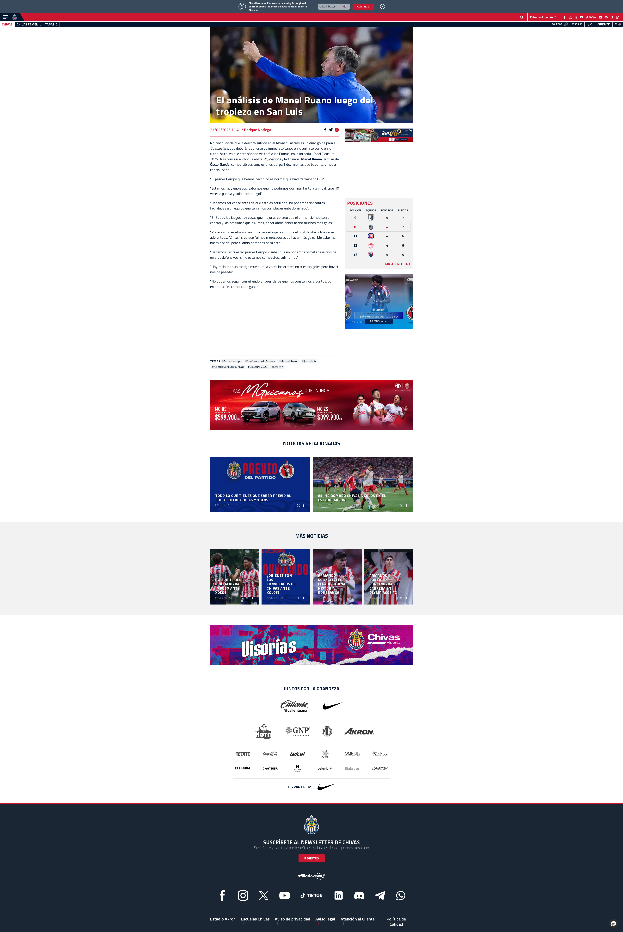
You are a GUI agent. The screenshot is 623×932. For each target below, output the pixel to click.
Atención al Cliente (358, 918)
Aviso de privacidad (292, 918)
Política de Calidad (396, 921)
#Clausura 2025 (258, 367)
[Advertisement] (274, 322)
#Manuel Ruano (288, 361)
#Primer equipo (231, 361)
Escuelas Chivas (255, 918)
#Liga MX (277, 367)
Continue (363, 6)
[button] (613, 923)
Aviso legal (325, 918)
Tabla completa (396, 264)
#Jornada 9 (309, 361)
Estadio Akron (223, 918)
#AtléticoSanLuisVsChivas (228, 367)
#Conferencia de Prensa (260, 361)
